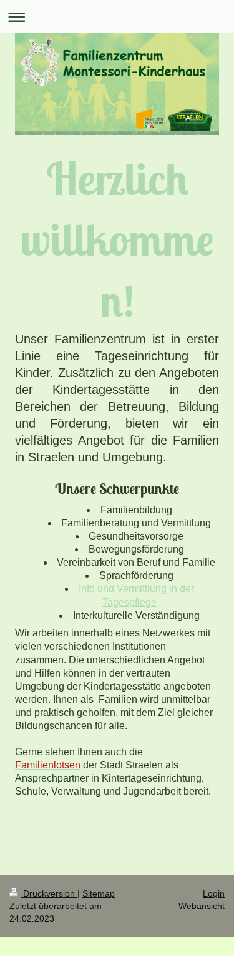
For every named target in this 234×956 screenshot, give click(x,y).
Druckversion (49, 893)
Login (214, 893)
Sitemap (98, 893)
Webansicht (201, 906)
